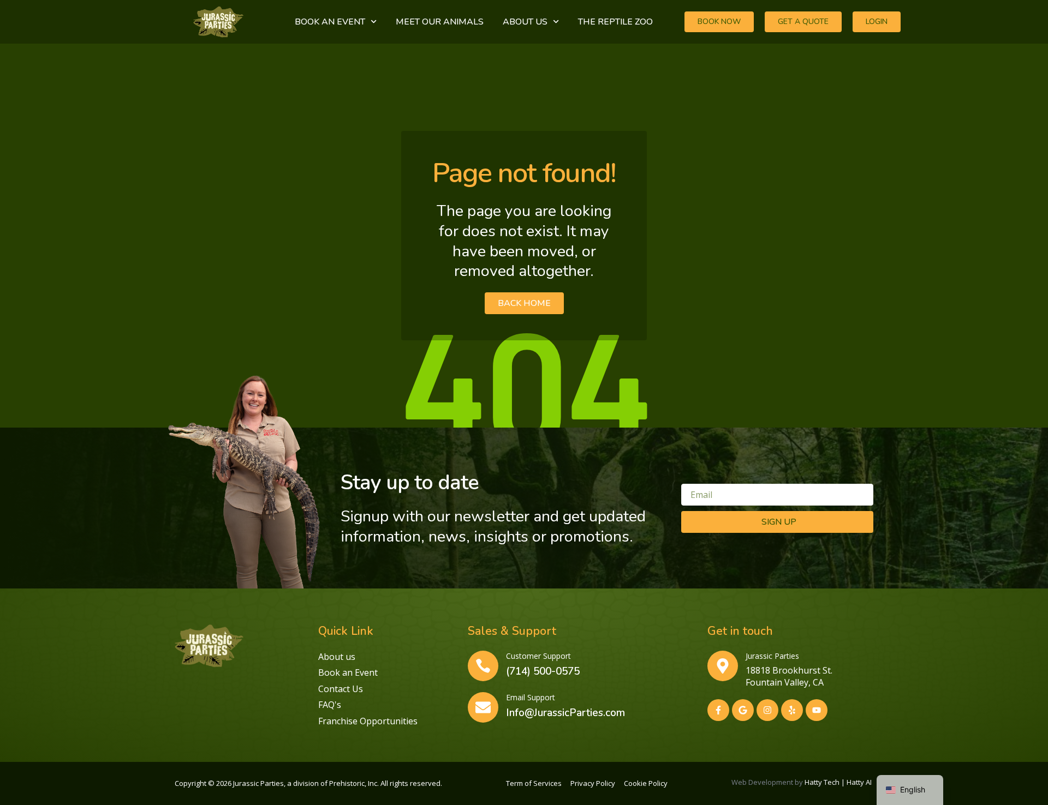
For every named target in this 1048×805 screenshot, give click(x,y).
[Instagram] (767, 710)
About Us (525, 22)
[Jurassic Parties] (722, 666)
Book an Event (330, 22)
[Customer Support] (483, 666)
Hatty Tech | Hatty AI (839, 782)
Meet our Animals (440, 22)
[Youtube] (816, 710)
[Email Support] (483, 707)
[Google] (743, 710)
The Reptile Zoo (615, 22)
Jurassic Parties (772, 656)
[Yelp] (792, 710)
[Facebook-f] (718, 710)
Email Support (530, 697)
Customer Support (538, 656)
